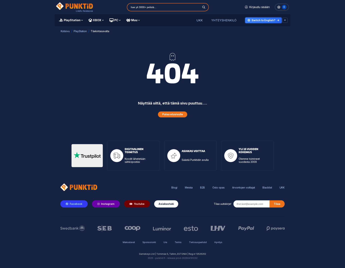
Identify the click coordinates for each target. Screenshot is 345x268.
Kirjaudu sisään (259, 7)
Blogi (174, 187)
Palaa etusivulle (172, 114)
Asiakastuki (166, 203)
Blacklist (267, 187)
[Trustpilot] (87, 155)
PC (116, 20)
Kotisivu (65, 31)
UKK (199, 20)
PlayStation (72, 20)
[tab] (71, 20)
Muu (134, 20)
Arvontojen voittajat (243, 187)
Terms (178, 242)
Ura (165, 242)
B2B (202, 187)
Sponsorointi (149, 242)
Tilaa (277, 203)
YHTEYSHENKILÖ (223, 20)
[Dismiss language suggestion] (285, 20)
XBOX (97, 20)
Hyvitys (218, 242)
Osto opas (218, 187)
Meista (189, 187)
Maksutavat (129, 242)
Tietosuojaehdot (198, 242)
